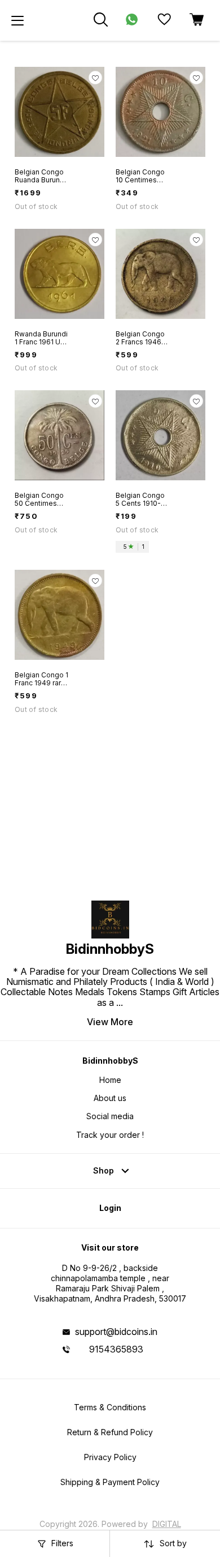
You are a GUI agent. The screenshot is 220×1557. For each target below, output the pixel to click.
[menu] (17, 20)
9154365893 (116, 1349)
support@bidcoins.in (116, 1331)
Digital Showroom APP (129, 1528)
